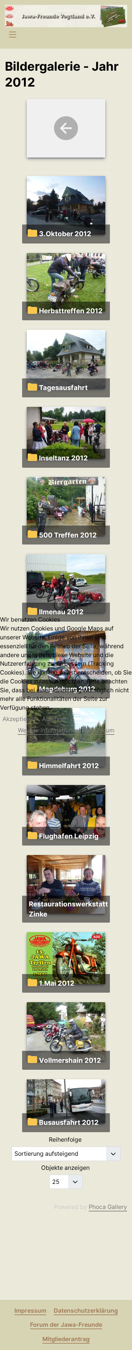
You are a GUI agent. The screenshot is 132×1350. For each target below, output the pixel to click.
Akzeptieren (19, 719)
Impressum (99, 730)
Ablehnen (55, 719)
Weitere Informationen (48, 730)
